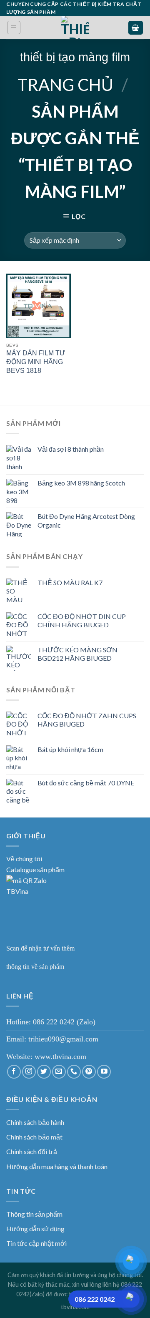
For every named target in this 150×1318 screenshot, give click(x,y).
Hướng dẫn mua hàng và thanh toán (57, 1166)
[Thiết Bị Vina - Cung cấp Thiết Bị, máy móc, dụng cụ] (75, 27)
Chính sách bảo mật (34, 1137)
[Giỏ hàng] (135, 28)
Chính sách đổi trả (31, 1151)
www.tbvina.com (60, 1056)
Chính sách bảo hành (35, 1122)
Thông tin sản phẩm (34, 1214)
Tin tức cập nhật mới (36, 1243)
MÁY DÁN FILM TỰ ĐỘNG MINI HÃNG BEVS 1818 (35, 362)
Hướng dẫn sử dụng (35, 1228)
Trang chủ (65, 85)
